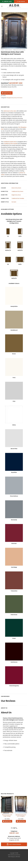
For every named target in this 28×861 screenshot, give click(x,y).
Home (2, 50)
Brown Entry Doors (16, 188)
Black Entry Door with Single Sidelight (7, 815)
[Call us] (16, 828)
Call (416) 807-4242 (15, 83)
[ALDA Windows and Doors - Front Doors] (14, 6)
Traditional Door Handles (18, 198)
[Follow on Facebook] (11, 828)
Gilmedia (18, 856)
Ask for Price (7, 93)
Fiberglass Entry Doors (19, 50)
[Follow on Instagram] (13, 828)
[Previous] (1, 810)
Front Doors (8, 50)
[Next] (27, 810)
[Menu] (2, 6)
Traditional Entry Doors (17, 191)
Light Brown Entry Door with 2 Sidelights (21, 815)
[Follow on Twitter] (14, 828)
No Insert (14, 202)
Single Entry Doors (16, 195)
